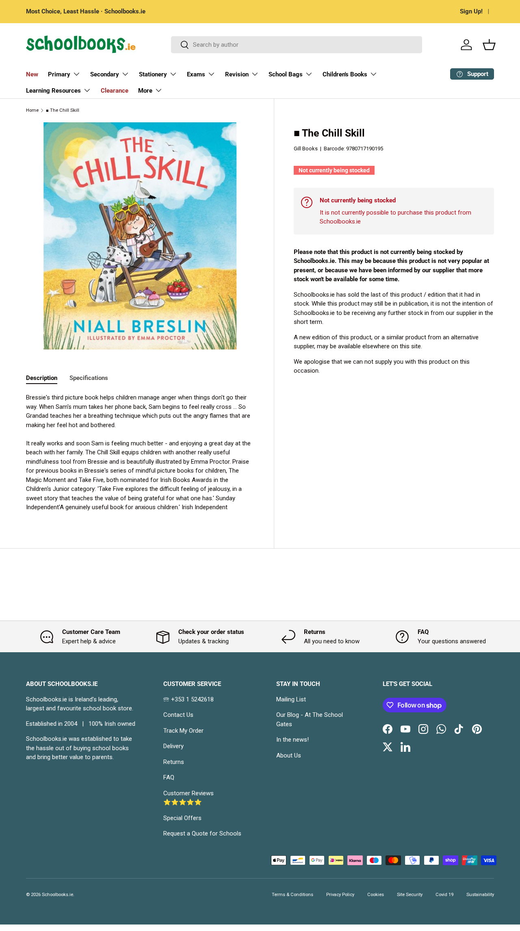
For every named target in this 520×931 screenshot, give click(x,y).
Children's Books (345, 74)
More (145, 90)
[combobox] (296, 44)
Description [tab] (41, 378)
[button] (489, 45)
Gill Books (306, 148)
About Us (288, 755)
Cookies (375, 894)
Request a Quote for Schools (202, 833)
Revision (237, 74)
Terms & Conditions (292, 894)
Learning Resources (53, 90)
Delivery (173, 746)
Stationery (153, 74)
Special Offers (182, 818)
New (32, 74)
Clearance (114, 90)
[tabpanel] (140, 452)
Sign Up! (471, 11)
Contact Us (178, 714)
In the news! (292, 739)
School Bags (286, 74)
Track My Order (183, 730)
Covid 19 (444, 894)
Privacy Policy (340, 894)
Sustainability (480, 894)
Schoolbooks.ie (57, 894)
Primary (59, 74)
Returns (173, 762)
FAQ (168, 777)
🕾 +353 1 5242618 (188, 699)
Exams (196, 74)
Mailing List (291, 699)
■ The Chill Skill (62, 110)
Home (32, 110)
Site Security (409, 894)
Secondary (104, 74)
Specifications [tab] (88, 378)
